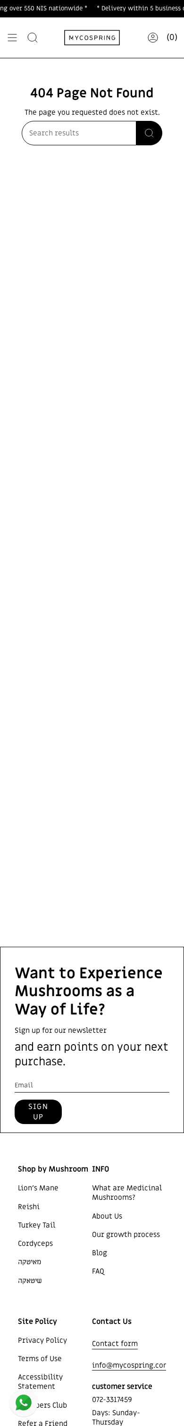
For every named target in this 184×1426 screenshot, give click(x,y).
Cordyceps (35, 1243)
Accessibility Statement (40, 1381)
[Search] (32, 37)
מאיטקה (29, 1262)
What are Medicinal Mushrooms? (127, 1192)
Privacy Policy (42, 1340)
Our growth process (126, 1234)
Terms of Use (40, 1358)
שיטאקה (30, 1280)
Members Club (42, 1405)
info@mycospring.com (131, 1365)
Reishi (29, 1207)
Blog (99, 1253)
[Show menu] (12, 37)
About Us (107, 1216)
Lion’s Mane (38, 1188)
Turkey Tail (36, 1225)
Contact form (115, 1343)
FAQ (98, 1271)
